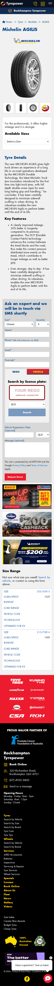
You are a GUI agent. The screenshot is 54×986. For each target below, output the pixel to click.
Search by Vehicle (13, 819)
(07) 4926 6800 (19, 780)
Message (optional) (14, 440)
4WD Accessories (13, 854)
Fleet (7, 894)
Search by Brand (12, 827)
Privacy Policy (19, 465)
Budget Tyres (10, 925)
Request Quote (15, 477)
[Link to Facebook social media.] (27, 979)
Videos (8, 906)
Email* (8, 350)
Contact (8, 882)
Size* (7, 319)
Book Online (12, 886)
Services (9, 850)
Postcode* (10, 360)
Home (8, 22)
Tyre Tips (8, 835)
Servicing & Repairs (14, 866)
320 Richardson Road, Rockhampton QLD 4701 (24, 772)
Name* (8, 330)
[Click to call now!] (35, 3)
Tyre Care (9, 831)
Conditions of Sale (40, 971)
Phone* (21, 340)
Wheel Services (12, 874)
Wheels (8, 839)
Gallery (8, 902)
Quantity (40, 319)
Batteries (8, 858)
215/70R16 (43, 632)
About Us (9, 890)
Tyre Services (10, 870)
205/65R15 (43, 591)
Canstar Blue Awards (14, 921)
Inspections (9, 862)
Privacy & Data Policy (21, 971)
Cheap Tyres (10, 928)
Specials (9, 878)
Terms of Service (39, 465)
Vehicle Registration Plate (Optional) (17, 429)
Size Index (9, 917)
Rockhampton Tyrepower (29, 10)
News (7, 898)
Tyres (7, 815)
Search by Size (11, 823)
